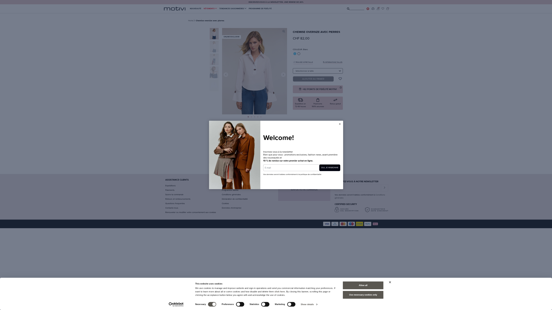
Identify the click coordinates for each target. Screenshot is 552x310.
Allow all (363, 285)
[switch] (240, 304)
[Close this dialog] (340, 124)
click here (280, 291)
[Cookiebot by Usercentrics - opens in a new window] (176, 304)
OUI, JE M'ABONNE (329, 168)
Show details (307, 304)
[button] (340, 124)
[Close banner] (390, 282)
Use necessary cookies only (363, 294)
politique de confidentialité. (311, 174)
